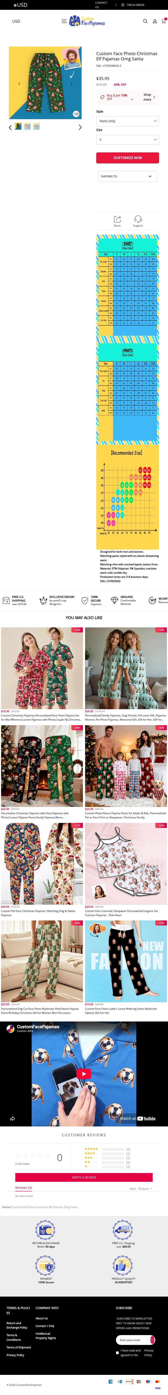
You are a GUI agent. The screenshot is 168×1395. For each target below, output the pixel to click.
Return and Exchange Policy (17, 1325)
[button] (19, 89)
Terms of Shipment (19, 1347)
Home (6, 1207)
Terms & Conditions (14, 1337)
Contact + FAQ (45, 1326)
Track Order (135, 5)
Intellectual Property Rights (46, 1336)
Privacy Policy (15, 1355)
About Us (42, 1318)
